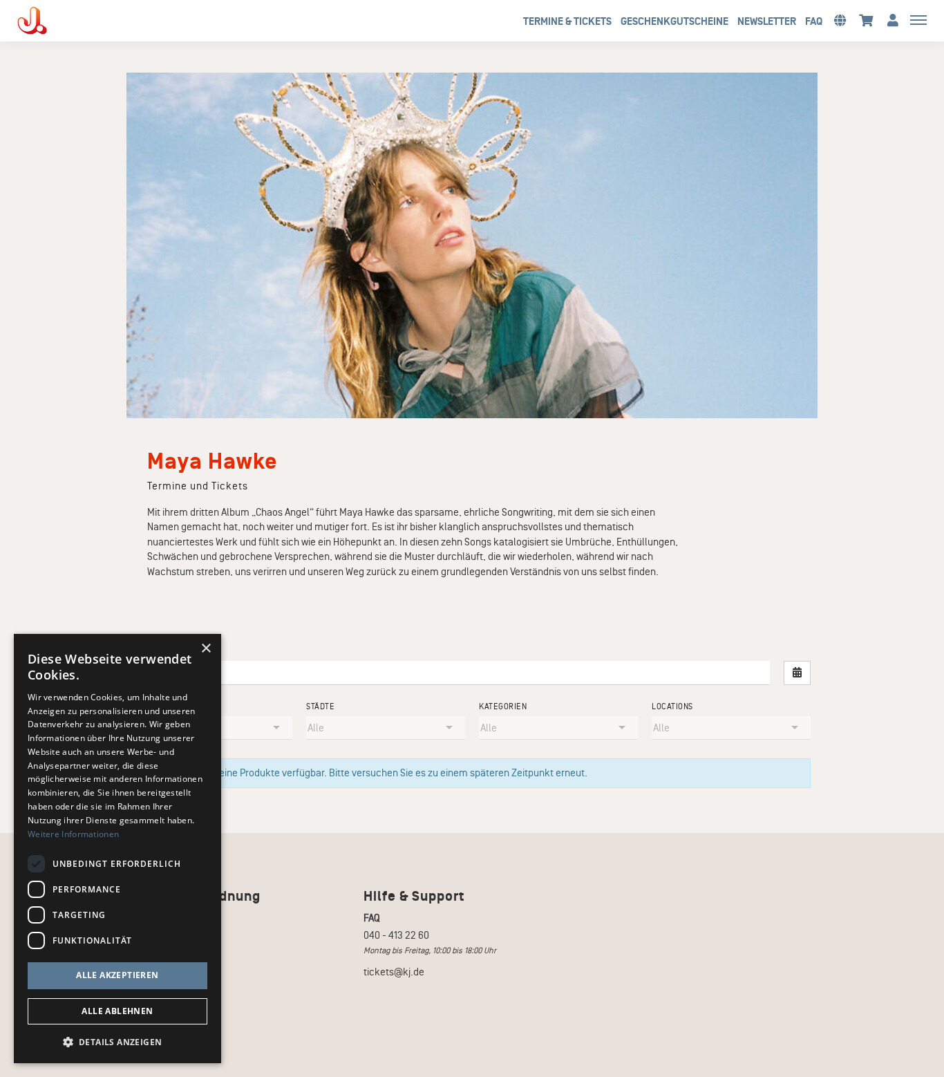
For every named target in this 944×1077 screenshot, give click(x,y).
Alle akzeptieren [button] (117, 975)
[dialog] (117, 848)
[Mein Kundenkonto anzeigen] (893, 20)
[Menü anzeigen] (918, 19)
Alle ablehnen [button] (117, 1011)
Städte (320, 706)
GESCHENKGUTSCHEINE (674, 21)
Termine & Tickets (567, 21)
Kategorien (503, 706)
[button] (839, 20)
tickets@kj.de (394, 971)
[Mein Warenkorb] (866, 20)
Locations (672, 706)
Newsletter (766, 21)
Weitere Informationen (73, 834)
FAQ (813, 21)
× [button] (205, 649)
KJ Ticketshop (55, 21)
